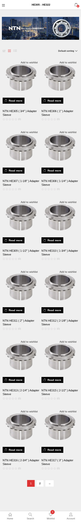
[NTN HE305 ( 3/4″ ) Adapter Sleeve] (21, 77)
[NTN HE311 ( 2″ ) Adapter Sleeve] (21, 287)
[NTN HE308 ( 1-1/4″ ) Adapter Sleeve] (59, 147)
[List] (15, 51)
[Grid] (9, 51)
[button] (76, 4)
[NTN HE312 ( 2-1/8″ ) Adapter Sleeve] (59, 287)
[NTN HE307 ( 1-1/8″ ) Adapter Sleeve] (21, 147)
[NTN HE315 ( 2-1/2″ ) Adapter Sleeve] (59, 357)
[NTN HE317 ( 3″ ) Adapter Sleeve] (59, 426)
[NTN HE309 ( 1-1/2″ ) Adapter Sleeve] (21, 217)
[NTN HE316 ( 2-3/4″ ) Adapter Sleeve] (21, 426)
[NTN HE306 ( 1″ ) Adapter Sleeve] (59, 77)
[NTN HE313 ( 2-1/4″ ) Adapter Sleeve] (21, 357)
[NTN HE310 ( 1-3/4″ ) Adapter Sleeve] (59, 217)
